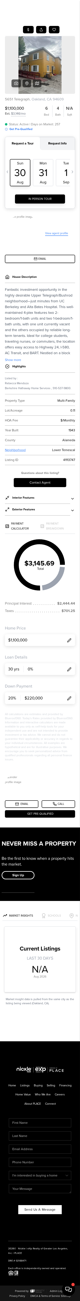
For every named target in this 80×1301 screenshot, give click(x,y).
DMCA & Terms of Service (45, 1296)
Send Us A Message (40, 1209)
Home (12, 1085)
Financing (65, 1085)
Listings (25, 1085)
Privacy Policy (17, 1296)
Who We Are (43, 1094)
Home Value (23, 1094)
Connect (50, 1104)
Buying (38, 1085)
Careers (60, 1094)
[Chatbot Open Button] (68, 1289)
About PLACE (32, 1104)
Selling (51, 1085)
